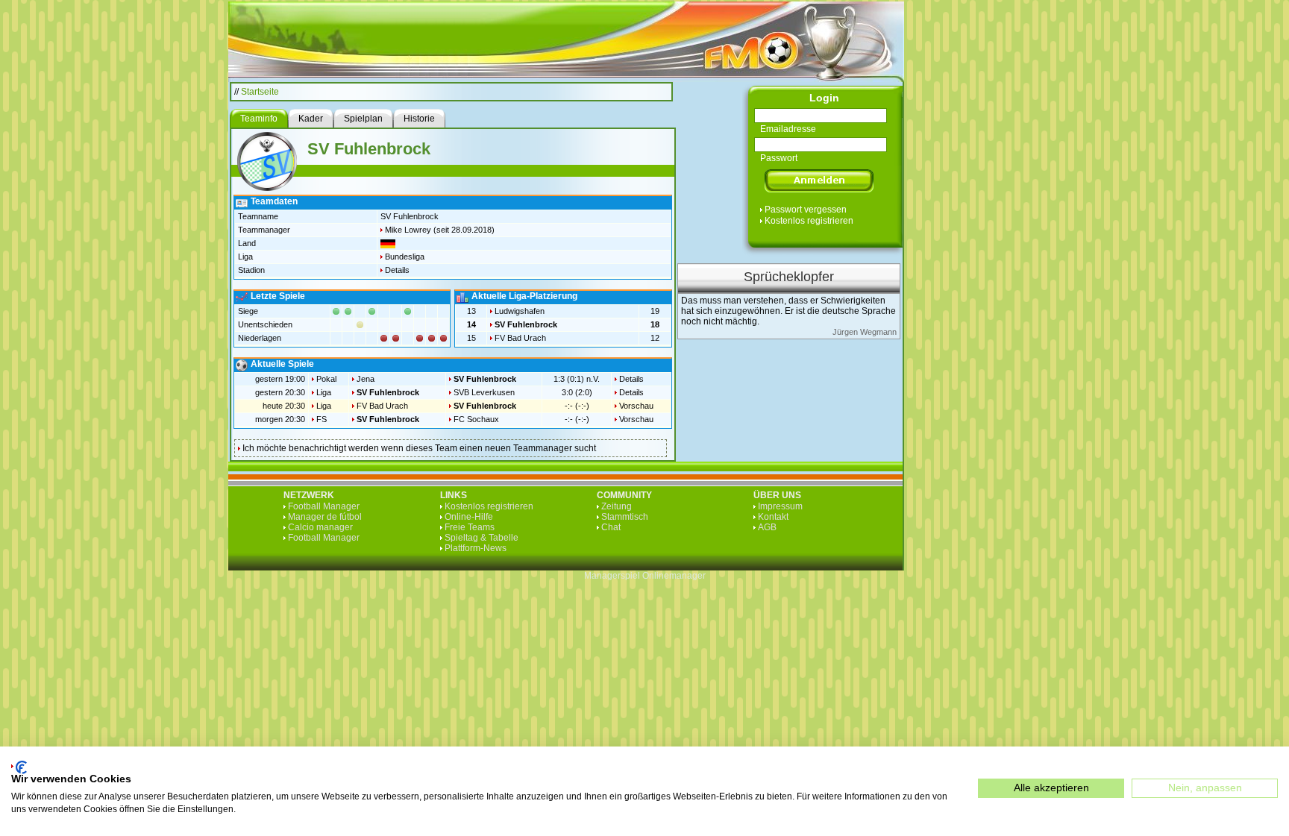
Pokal (326, 378)
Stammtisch (624, 517)
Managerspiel (612, 576)
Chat (611, 527)
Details (397, 269)
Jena (365, 378)
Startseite (260, 92)
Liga (323, 392)
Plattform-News (475, 548)
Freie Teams (470, 527)
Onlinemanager (674, 576)
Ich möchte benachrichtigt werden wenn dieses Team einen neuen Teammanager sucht (419, 448)
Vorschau (636, 405)
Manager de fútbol (325, 517)
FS (321, 419)
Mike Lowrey (408, 229)
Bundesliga (404, 256)
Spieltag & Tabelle (481, 537)
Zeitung (616, 506)
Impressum (780, 506)
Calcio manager (320, 527)
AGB (767, 527)
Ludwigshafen (520, 311)
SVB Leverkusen (484, 392)
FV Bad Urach (520, 337)
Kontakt (773, 517)
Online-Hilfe (469, 517)
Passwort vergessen (806, 209)
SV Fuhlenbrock (526, 324)
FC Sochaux (476, 419)
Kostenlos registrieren (809, 221)
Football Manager (324, 506)
